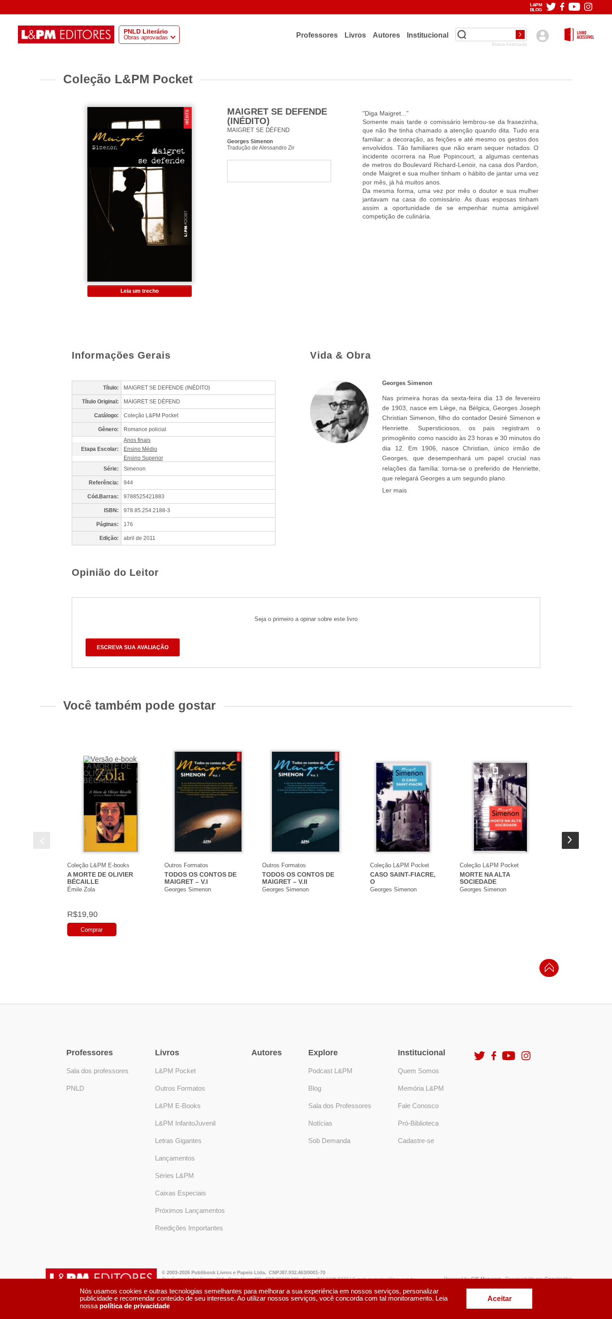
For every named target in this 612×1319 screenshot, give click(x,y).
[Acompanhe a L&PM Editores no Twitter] (551, 7)
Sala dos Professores (339, 1105)
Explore (323, 1052)
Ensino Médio (140, 449)
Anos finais (137, 440)
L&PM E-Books (178, 1105)
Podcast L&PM (330, 1071)
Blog (314, 1088)
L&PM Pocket (175, 1071)
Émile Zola (81, 889)
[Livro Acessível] (579, 35)
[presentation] (42, 840)
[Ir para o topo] (547, 970)
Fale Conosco (418, 1105)
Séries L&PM (174, 1175)
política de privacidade (134, 1306)
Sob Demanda (329, 1140)
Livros (355, 35)
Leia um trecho (140, 291)
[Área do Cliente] (542, 35)
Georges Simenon (250, 141)
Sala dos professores (97, 1071)
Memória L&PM (421, 1088)
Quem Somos (418, 1071)
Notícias (320, 1123)
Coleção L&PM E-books (98, 865)
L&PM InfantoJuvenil (185, 1123)
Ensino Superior (143, 458)
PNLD (75, 1088)
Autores (386, 35)
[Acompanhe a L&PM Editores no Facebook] (562, 7)
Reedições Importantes (189, 1228)
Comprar (92, 929)
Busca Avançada (509, 44)
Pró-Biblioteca (418, 1123)
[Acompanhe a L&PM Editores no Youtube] (574, 7)
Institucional (427, 35)
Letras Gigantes (178, 1140)
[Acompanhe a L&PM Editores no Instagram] (588, 7)
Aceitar (499, 1298)
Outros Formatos (186, 865)
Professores (317, 35)
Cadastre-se (416, 1140)
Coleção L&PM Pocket (399, 865)
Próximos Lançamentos (190, 1210)
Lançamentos (175, 1158)
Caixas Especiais (180, 1193)
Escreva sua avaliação (132, 647)
